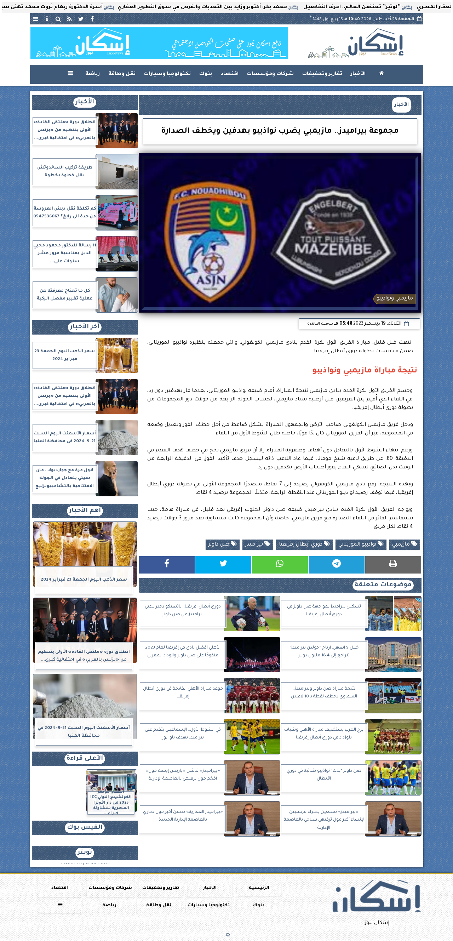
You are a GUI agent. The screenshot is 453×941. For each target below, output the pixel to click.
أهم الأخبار (85, 511)
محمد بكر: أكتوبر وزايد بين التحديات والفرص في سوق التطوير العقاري (237, 7)
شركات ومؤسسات (270, 74)
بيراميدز (254, 545)
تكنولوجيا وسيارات (167, 74)
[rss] (69, 18)
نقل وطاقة (122, 74)
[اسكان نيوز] (159, 43)
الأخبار (358, 74)
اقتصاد (229, 74)
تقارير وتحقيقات (322, 74)
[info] (47, 18)
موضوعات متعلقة (383, 585)
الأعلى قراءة (85, 758)
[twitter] (81, 18)
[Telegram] (336, 565)
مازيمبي (401, 545)
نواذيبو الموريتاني (358, 545)
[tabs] (35, 18)
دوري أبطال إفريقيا (301, 545)
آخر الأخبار (84, 327)
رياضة (92, 74)
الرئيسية (259, 888)
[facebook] (92, 18)
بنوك (205, 74)
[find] (58, 18)
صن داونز (219, 545)
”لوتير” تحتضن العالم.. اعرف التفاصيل (386, 7)
